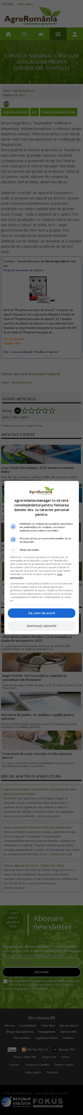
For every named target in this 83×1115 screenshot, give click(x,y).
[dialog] (41, 557)
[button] (41, 550)
